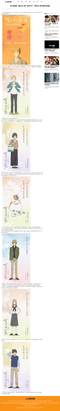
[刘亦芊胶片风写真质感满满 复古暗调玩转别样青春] (52, 82)
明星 (22, 1)
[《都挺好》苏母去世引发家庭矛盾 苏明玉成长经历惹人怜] (52, 32)
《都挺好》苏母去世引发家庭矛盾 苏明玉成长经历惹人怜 (51, 34)
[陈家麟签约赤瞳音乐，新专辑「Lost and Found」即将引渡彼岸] (52, 48)
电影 (26, 1)
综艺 (33, 1)
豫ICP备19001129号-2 (20, 407)
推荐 (18, 1)
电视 (30, 1)
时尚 (41, 1)
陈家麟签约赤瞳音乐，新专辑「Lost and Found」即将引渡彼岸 (51, 50)
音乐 (37, 1)
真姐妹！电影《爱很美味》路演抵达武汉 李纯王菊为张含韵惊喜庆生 (52, 67)
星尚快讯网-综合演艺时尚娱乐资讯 (8, 1)
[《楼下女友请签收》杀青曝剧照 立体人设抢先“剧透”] (52, 22)
